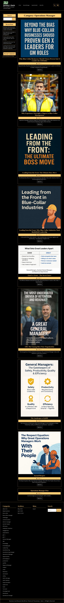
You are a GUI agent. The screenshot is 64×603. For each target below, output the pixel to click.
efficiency (5, 526)
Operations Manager (8, 554)
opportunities (6, 556)
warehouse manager (8, 595)
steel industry (6, 580)
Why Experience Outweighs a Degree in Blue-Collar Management (9, 33)
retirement (5, 573)
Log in (34, 508)
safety (4, 576)
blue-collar (5, 513)
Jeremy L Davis (9, 5)
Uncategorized (6, 591)
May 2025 (20, 508)
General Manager (26, 5)
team (4, 586)
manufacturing (6, 550)
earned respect (6, 524)
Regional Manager (7, 565)
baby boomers (6, 511)
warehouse (5, 593)
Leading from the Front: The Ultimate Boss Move (39, 173)
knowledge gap (6, 545)
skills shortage (6, 578)
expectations (6, 532)
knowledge (5, 543)
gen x (4, 534)
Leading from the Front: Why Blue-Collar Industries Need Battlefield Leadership (9, 47)
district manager (7, 521)
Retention (5, 571)
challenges (5, 517)
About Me (41, 5)
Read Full (40, 70)
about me (5, 508)
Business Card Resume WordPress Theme (20, 601)
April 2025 (20, 511)
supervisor (5, 584)
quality (4, 563)
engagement (6, 530)
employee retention (7, 528)
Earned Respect (39, 475)
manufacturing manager (8, 552)
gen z (4, 537)
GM (3, 541)
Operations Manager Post (39, 490)
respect (4, 567)
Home (20, 5)
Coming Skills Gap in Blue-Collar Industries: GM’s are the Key (8, 38)
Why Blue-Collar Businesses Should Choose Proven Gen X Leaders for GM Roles (9, 28)
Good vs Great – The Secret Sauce (39, 275)
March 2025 (21, 513)
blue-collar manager (8, 515)
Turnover (5, 589)
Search (9, 15)
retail (4, 569)
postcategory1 (6, 558)
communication (6, 519)
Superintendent (35, 5)
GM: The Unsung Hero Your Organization (39, 347)
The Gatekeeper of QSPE (39, 418)
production (5, 560)
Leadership (5, 547)
